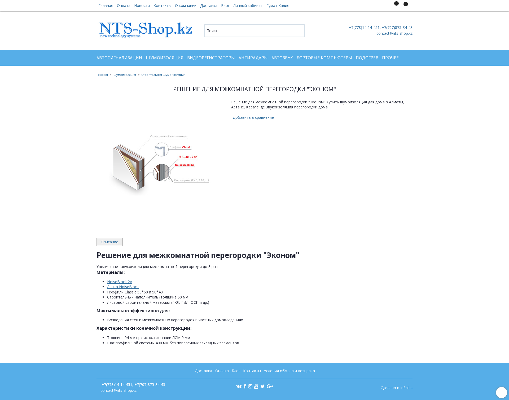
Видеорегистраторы (211, 58)
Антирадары (253, 58)
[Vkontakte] (239, 386)
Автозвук (282, 58)
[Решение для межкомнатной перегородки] (160, 162)
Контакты (162, 5)
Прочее (390, 58)
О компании (185, 5)
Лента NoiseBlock (123, 286)
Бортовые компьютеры (324, 58)
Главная (105, 5)
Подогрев (367, 58)
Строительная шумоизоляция (163, 75)
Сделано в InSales (397, 388)
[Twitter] (262, 386)
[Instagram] (250, 386)
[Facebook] (244, 386)
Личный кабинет (248, 5)
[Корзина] (405, 6)
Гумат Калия (277, 5)
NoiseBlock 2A (119, 281)
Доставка (208, 5)
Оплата (123, 5)
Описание (109, 241)
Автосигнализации (119, 58)
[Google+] (270, 386)
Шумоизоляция (164, 58)
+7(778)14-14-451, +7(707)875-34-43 (380, 27)
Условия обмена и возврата (289, 370)
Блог (225, 5)
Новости (142, 5)
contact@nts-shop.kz (394, 33)
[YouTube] (256, 386)
